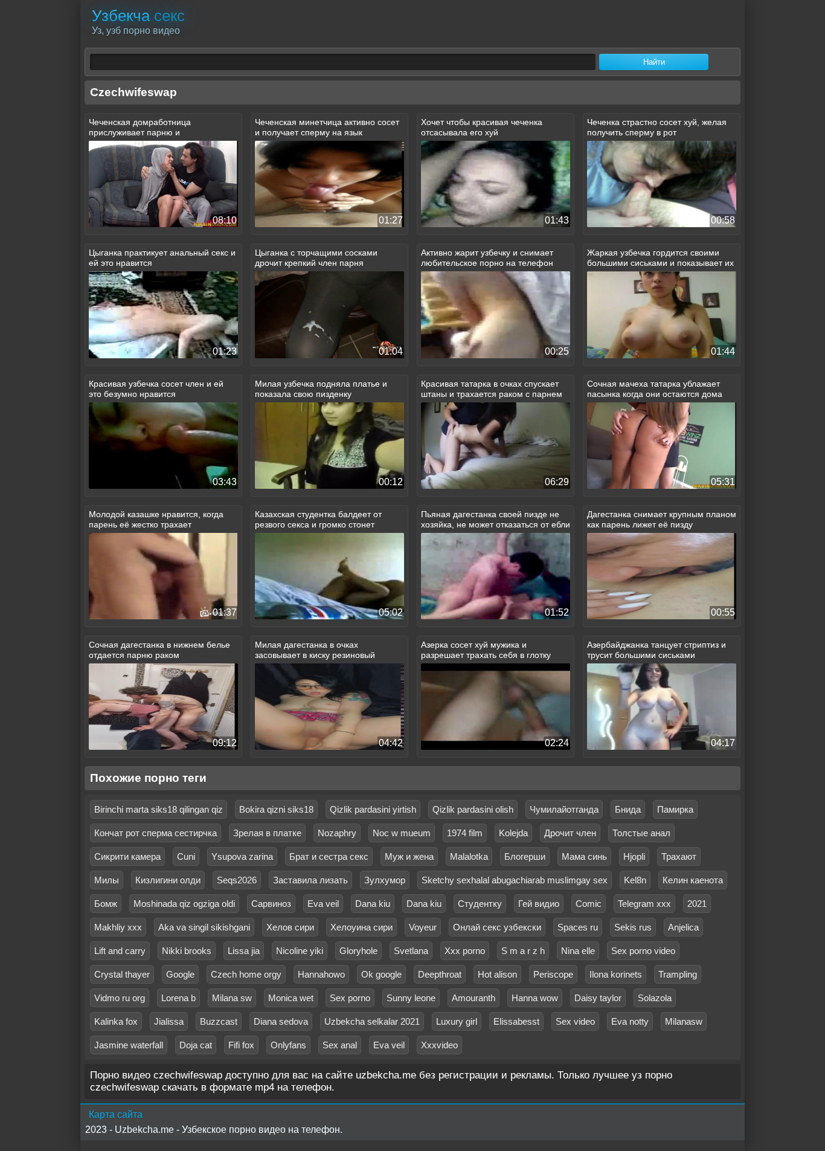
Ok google (381, 974)
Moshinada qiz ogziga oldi (184, 903)
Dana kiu (372, 903)
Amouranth (473, 998)
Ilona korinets (615, 974)
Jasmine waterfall (128, 1045)
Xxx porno (465, 951)
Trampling (677, 974)
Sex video (575, 1021)
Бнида (628, 809)
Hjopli (634, 856)
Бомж (105, 903)
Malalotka (469, 856)
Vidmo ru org (119, 998)
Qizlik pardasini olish (472, 809)
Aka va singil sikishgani (204, 927)
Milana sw (232, 998)
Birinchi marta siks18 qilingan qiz (158, 809)
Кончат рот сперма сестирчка (155, 833)
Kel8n (635, 880)
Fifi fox (241, 1045)
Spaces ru (577, 927)
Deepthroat (439, 974)
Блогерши (524, 856)
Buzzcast (218, 1021)
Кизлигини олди (168, 880)
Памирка (675, 809)
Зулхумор (384, 880)
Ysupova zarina (242, 856)
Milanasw (683, 1021)
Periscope (553, 974)
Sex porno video (643, 951)
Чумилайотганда (564, 809)
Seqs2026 (237, 880)
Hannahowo (321, 974)
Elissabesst (516, 1021)
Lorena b (178, 998)
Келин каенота (693, 880)
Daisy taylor (597, 998)
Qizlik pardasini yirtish (373, 809)
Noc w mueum (402, 833)
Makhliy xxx (118, 927)
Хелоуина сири (361, 927)
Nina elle (578, 951)
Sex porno (350, 998)
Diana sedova (281, 1021)
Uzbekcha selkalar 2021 (372, 1021)
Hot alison (497, 974)
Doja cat (195, 1045)
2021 (697, 903)
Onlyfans (288, 1045)
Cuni (186, 856)
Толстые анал (641, 833)
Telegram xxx (644, 903)
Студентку (480, 903)
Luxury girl (456, 1021)
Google (180, 974)
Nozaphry (337, 833)
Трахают (678, 856)
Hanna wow (535, 998)
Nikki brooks (186, 951)
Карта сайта (116, 1114)
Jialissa (169, 1021)
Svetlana (411, 951)
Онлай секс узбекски (497, 927)
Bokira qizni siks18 (276, 809)
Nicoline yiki (299, 951)
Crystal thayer (122, 974)
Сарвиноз (271, 903)
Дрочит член (570, 833)
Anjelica (683, 927)
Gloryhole (358, 951)
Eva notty (630, 1021)
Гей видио (538, 903)
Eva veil (323, 903)
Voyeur (423, 927)
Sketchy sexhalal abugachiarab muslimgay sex (515, 880)
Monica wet (290, 998)
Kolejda (513, 833)
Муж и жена (409, 856)
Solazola (655, 998)
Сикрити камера (127, 856)
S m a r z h (523, 951)
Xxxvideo (439, 1045)
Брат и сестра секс (328, 856)
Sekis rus (633, 927)
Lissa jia (244, 951)
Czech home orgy (246, 974)
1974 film (465, 833)
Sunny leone (411, 998)
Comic (589, 903)
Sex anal (340, 1045)
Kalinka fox (116, 1021)
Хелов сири (290, 927)
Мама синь (584, 856)
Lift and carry (120, 951)
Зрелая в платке (267, 833)
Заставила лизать (310, 880)
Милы (106, 880)
